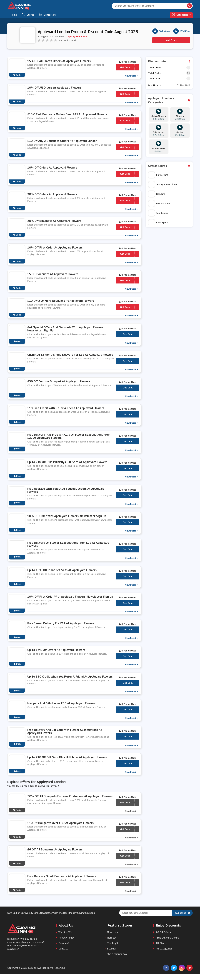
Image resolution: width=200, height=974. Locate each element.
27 (188, 67)
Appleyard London (78, 36)
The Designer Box (116, 954)
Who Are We (65, 932)
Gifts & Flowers (58, 36)
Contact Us (50, 14)
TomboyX (112, 943)
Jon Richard (162, 213)
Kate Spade (162, 222)
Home (14, 14)
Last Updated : (155, 85)
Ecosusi (111, 948)
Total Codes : (155, 73)
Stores (30, 14)
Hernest (111, 937)
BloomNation (163, 203)
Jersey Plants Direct (166, 184)
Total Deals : (154, 78)
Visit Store (171, 40)
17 (188, 78)
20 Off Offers (163, 932)
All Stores (161, 943)
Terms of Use (66, 943)
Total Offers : (155, 67)
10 (188, 73)
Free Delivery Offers (167, 937)
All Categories (163, 948)
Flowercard (162, 175)
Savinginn (43, 36)
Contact (63, 948)
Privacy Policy (66, 937)
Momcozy (112, 932)
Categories (182, 14)
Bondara (160, 194)
